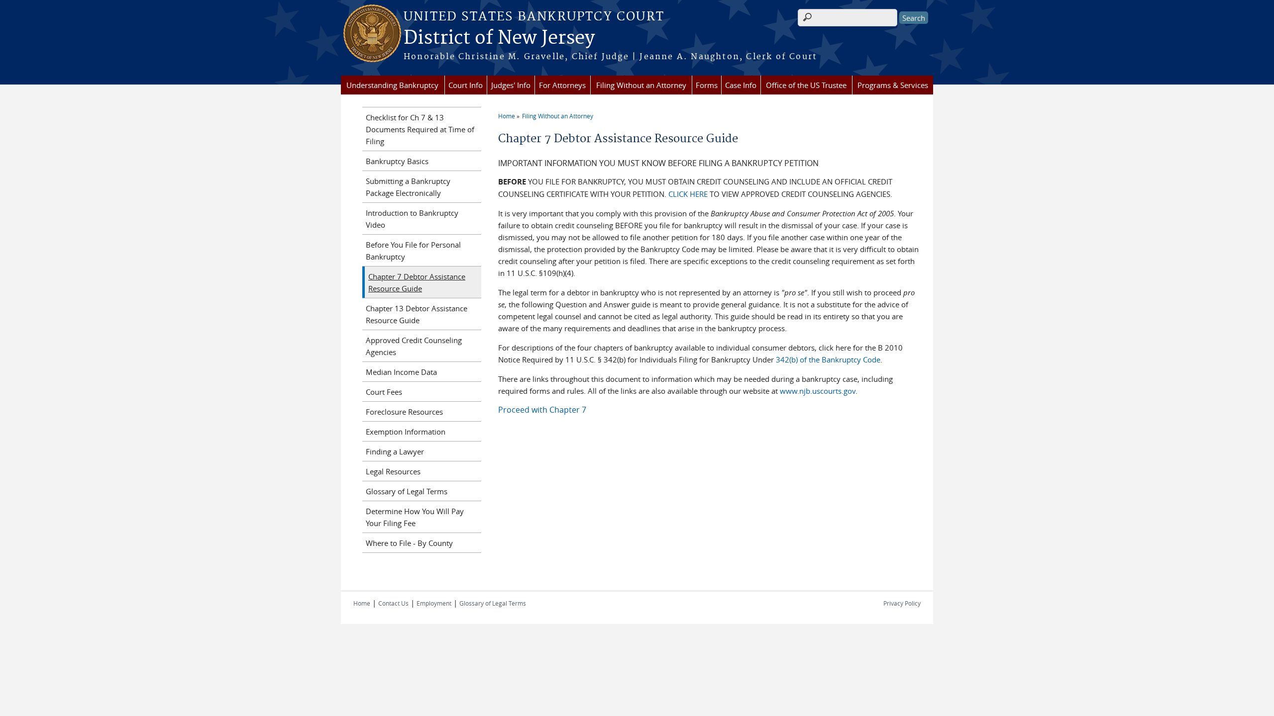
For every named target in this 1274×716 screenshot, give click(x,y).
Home (506, 116)
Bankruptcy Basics (397, 161)
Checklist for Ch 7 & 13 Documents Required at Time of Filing (420, 129)
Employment (434, 603)
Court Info (465, 85)
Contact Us (393, 603)
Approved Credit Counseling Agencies (414, 346)
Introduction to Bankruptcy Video (412, 219)
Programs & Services (892, 85)
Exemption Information (405, 432)
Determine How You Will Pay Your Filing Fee (415, 517)
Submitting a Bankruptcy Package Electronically (408, 187)
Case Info (740, 85)
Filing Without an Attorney (641, 85)
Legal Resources (393, 471)
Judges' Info (511, 85)
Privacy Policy (902, 603)
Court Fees (384, 392)
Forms (707, 85)
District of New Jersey (499, 38)
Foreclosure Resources (404, 412)
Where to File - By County (409, 543)
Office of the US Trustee (806, 85)
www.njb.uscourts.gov (817, 391)
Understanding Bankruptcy (392, 85)
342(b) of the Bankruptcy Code (828, 359)
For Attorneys (562, 85)
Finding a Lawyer (395, 451)
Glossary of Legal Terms (406, 491)
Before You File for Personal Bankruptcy (413, 251)
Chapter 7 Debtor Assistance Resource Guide (416, 282)
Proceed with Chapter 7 (542, 409)
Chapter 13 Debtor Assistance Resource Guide (416, 314)
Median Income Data (401, 372)
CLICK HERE (688, 194)
